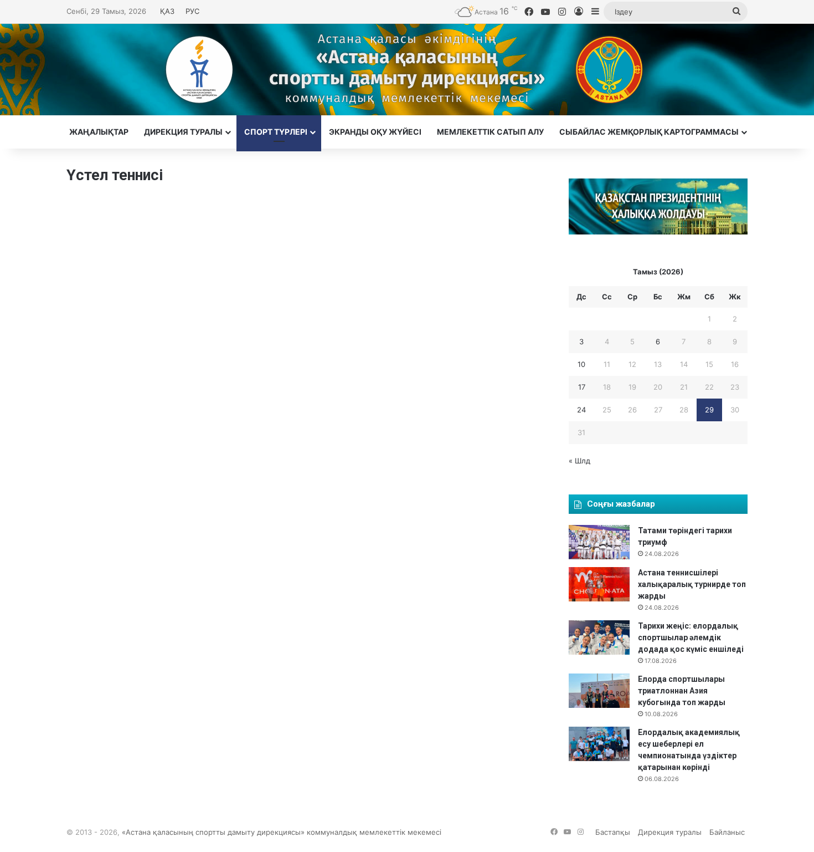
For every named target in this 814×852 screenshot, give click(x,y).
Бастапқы (612, 832)
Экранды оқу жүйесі (375, 131)
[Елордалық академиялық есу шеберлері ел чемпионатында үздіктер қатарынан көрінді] (599, 744)
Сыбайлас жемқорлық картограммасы (649, 131)
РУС (192, 11)
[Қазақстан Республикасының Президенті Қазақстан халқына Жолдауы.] (658, 231)
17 (581, 386)
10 (581, 364)
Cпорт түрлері (275, 131)
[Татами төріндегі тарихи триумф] (599, 542)
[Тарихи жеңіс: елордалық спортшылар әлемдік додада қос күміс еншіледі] (599, 637)
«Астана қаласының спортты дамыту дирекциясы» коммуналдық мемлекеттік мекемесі (281, 832)
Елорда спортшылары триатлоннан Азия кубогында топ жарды (681, 691)
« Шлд (579, 460)
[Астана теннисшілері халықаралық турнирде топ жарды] (599, 584)
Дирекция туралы (183, 131)
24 (581, 409)
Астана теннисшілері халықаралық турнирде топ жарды (692, 584)
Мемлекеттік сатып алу (490, 131)
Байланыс (727, 832)
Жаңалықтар (98, 131)
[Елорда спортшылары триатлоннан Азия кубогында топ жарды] (599, 691)
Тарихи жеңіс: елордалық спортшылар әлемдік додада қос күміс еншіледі (691, 637)
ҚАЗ (167, 11)
